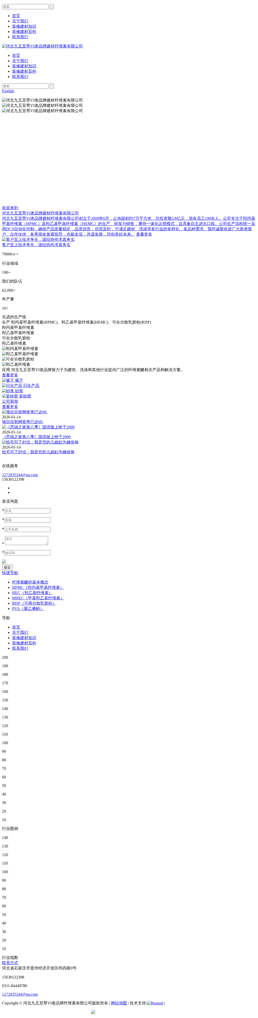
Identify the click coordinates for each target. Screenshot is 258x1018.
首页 (16, 55)
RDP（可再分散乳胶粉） (34, 603)
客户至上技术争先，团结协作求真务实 (36, 245)
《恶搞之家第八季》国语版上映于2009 (36, 437)
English (8, 91)
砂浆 (19, 391)
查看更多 (144, 234)
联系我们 (20, 76)
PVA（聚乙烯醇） (28, 608)
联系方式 (10, 963)
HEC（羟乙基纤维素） (32, 593)
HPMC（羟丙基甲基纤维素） (38, 587)
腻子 (19, 380)
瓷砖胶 (25, 396)
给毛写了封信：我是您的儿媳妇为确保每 (38, 452)
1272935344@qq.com (20, 475)
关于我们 (20, 61)
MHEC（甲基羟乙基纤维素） (38, 598)
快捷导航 (10, 573)
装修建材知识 (24, 66)
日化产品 (31, 385)
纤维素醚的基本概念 (30, 582)
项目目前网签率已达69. (22, 422)
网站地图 (119, 1003)
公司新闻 (10, 401)
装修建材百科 (24, 71)
